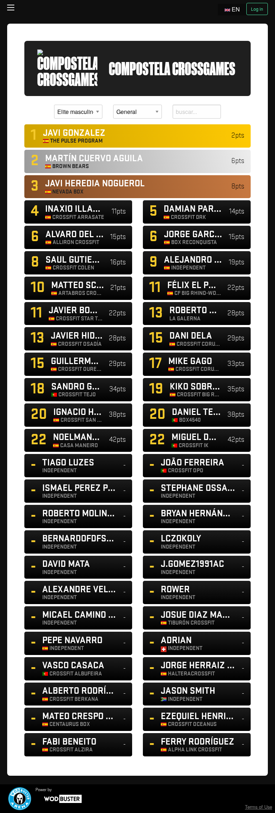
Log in (257, 9)
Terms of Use (258, 806)
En (236, 9)
